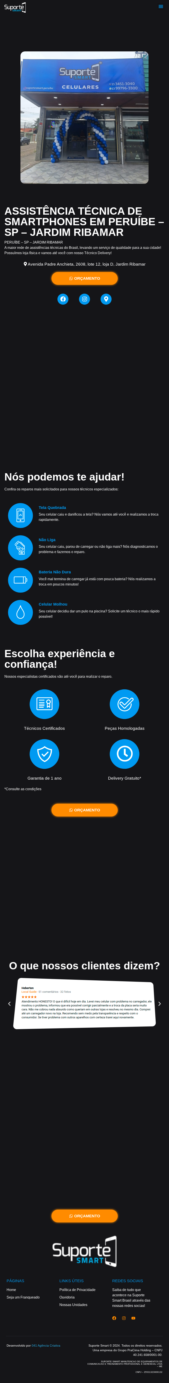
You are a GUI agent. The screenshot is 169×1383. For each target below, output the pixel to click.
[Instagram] (84, 299)
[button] (161, 6)
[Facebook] (62, 299)
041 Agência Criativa (46, 1345)
